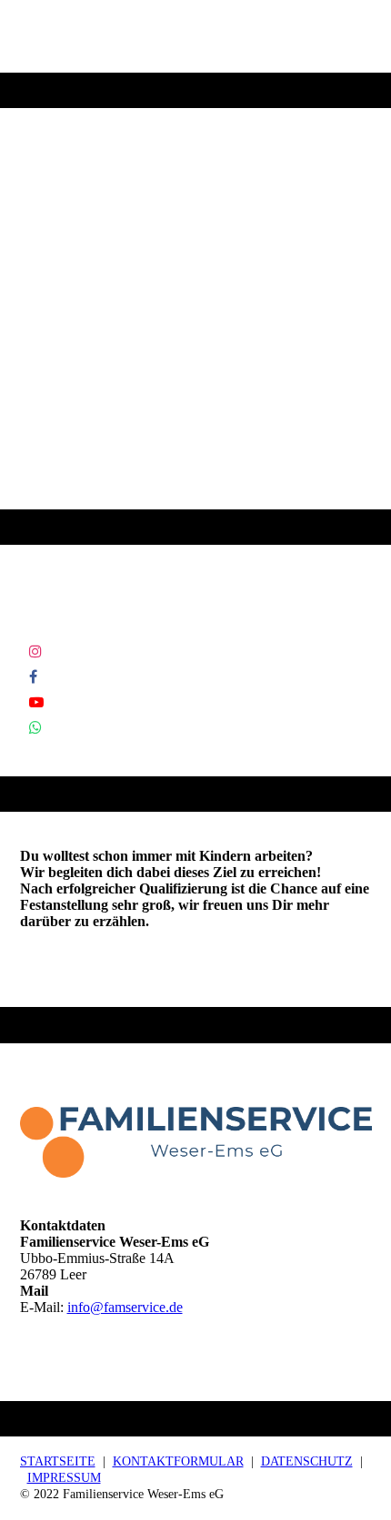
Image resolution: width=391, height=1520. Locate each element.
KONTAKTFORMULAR (178, 1461)
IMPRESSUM (64, 1478)
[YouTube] (36, 702)
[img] (195, 272)
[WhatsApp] (35, 727)
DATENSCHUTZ (307, 1461)
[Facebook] (33, 677)
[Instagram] (35, 651)
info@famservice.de (125, 1307)
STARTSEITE (57, 1461)
